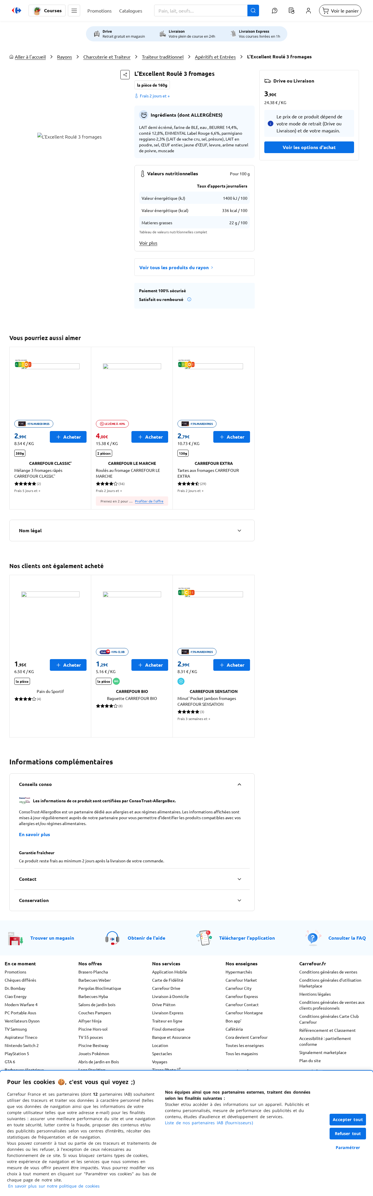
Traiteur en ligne (167, 1020)
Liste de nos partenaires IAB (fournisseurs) (209, 1122)
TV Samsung (16, 1029)
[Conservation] (239, 900)
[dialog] (186, 1133)
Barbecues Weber (94, 980)
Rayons (64, 56)
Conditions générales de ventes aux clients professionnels (332, 1005)
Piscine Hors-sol (93, 1029)
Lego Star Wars (91, 1069)
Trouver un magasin (52, 938)
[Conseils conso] (239, 784)
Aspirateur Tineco (21, 1037)
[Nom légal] (239, 530)
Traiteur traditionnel (163, 56)
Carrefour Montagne (244, 1012)
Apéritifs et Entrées (215, 56)
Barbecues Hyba (93, 996)
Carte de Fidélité (167, 980)
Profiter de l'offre (149, 501)
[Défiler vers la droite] (248, 428)
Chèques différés (20, 980)
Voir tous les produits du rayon (174, 267)
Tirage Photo (164, 1069)
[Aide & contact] (274, 10)
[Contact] (239, 879)
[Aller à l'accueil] (17, 10)
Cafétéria (234, 1029)
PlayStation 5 (17, 1053)
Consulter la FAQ (347, 938)
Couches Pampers (94, 1012)
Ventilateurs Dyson (22, 1020)
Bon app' (233, 1020)
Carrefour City (238, 988)
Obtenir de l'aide (146, 938)
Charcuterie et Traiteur (107, 56)
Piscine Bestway (93, 1045)
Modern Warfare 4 (21, 1004)
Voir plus (148, 243)
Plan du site (310, 1060)
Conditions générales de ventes (328, 971)
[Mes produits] (291, 10)
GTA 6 (10, 1061)
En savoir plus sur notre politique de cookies (54, 1186)
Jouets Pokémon (93, 1053)
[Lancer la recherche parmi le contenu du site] (253, 10)
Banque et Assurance (171, 1037)
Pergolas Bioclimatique (99, 988)
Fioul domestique (168, 1029)
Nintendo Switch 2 (22, 1045)
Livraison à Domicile (170, 996)
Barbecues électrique (24, 1069)
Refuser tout (348, 1133)
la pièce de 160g (152, 84)
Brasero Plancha (93, 971)
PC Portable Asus (20, 1012)
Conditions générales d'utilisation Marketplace (330, 982)
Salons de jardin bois (96, 1004)
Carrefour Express (242, 996)
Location (160, 1045)
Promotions (15, 971)
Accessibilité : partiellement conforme (325, 1041)
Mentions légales (315, 994)
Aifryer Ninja (89, 1020)
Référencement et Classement (327, 1030)
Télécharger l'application (247, 938)
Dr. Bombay (15, 988)
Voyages (159, 1061)
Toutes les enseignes (245, 1045)
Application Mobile (169, 971)
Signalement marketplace (322, 1052)
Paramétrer (348, 1147)
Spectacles (162, 1053)
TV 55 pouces (90, 1037)
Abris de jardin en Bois (98, 1061)
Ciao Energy (16, 996)
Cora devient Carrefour (247, 1037)
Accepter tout (348, 1119)
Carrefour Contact (242, 1004)
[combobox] (206, 10)
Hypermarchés (239, 971)
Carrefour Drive (166, 988)
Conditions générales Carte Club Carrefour (329, 1019)
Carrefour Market (241, 980)
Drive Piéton (163, 1004)
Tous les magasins (242, 1053)
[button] (74, 10)
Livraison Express (167, 1012)
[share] (125, 74)
